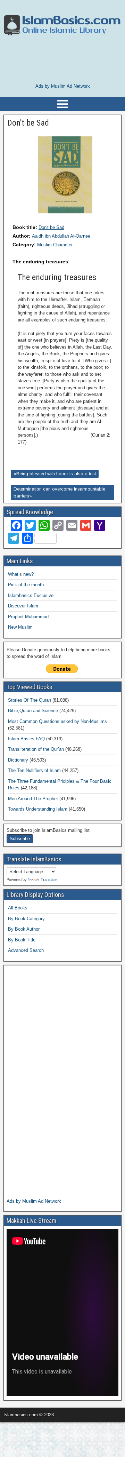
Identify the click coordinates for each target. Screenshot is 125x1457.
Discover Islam (23, 605)
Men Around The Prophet (33, 798)
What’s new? (21, 574)
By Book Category (26, 918)
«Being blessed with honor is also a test (55, 473)
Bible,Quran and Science (33, 710)
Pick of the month (26, 584)
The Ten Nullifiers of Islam (34, 770)
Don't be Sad (51, 227)
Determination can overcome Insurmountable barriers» (59, 492)
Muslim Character (55, 244)
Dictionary (18, 760)
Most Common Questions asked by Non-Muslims (57, 721)
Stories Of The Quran (29, 700)
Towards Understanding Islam (37, 809)
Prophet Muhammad (28, 616)
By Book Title (21, 939)
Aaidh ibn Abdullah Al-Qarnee (61, 236)
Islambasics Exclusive (30, 595)
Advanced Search (26, 950)
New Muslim (20, 627)
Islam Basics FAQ (26, 738)
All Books (17, 907)
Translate (49, 879)
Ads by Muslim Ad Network (62, 86)
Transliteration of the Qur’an (36, 749)
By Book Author (24, 929)
